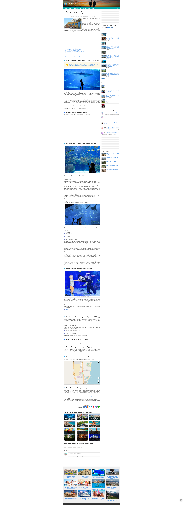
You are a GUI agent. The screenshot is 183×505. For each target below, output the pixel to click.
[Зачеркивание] (73, 456)
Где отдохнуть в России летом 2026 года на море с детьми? (71, 488)
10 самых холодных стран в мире (112, 112)
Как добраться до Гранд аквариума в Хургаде (73, 56)
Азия (80, 8)
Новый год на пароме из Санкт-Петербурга (84, 499)
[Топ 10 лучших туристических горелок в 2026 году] (103, 106)
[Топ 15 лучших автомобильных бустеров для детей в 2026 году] (103, 91)
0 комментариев (110, 92)
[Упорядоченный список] (74, 456)
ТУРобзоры (76, 8)
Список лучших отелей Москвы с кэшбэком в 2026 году (84, 477)
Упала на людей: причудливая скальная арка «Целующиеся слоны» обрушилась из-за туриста (112, 61)
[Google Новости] (108, 28)
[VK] (84, 407)
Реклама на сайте (107, 503)
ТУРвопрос (71, 3)
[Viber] (97, 407)
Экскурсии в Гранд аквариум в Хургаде (72, 50)
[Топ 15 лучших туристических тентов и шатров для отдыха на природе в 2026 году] (103, 86)
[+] (82, 456)
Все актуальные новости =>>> (106, 79)
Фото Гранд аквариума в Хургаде (71, 48)
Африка (89, 8)
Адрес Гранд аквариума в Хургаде (71, 52)
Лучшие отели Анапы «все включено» (98, 489)
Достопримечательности (75, 16)
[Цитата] (77, 456)
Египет (81, 16)
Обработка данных (113, 503)
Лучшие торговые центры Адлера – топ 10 (85, 488)
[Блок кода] (78, 456)
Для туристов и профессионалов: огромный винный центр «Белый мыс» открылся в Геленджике (112, 56)
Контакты (117, 503)
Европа (93, 8)
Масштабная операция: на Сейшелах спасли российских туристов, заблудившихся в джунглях (112, 43)
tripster (67, 309)
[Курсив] (70, 456)
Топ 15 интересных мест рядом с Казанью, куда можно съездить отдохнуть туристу (112, 477)
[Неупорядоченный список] (76, 456)
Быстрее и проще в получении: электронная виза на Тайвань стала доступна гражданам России (112, 47)
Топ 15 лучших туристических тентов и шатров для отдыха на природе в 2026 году (112, 86)
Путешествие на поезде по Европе (112, 500)
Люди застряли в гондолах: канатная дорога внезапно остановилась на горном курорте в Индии (112, 70)
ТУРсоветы (70, 8)
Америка (84, 8)
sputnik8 (67, 310)
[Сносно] (86, 405)
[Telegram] (110, 28)
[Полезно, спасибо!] (88, 405)
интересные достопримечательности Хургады (85, 396)
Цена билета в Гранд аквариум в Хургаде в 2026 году (74, 51)
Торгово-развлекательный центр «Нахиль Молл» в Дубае (70, 477)
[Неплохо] (87, 405)
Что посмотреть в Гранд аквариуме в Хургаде (73, 49)
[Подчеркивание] (72, 456)
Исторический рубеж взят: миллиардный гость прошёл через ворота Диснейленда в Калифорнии (112, 38)
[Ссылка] (80, 456)
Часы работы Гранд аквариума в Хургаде (72, 53)
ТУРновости (66, 8)
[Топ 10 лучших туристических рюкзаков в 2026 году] (103, 101)
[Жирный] (69, 456)
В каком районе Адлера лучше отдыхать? (112, 488)
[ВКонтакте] (112, 28)
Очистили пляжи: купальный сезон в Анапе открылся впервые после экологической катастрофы (112, 74)
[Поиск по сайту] (117, 8)
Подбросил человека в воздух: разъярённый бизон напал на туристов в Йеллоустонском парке (112, 52)
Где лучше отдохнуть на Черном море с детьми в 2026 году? (98, 499)
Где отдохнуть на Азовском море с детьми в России (70, 499)
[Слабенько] (85, 405)
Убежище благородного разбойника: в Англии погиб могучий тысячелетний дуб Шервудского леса (112, 65)
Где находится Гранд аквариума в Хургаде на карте (74, 55)
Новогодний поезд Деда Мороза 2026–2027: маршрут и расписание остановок (111, 117)
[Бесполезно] (84, 405)
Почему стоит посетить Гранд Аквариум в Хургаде (74, 47)
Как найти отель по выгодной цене (98, 477)
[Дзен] (106, 28)
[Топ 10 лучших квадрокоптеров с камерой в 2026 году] (103, 96)
